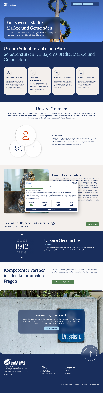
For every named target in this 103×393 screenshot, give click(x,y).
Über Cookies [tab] (69, 186)
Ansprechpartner (77, 4)
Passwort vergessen (70, 372)
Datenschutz (84, 384)
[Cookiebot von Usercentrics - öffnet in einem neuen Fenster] (72, 183)
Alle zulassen (68, 209)
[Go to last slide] (22, 234)
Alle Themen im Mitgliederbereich (63, 282)
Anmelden (67, 368)
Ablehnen (34, 209)
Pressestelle (68, 373)
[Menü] (97, 4)
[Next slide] (22, 257)
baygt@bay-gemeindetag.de (47, 373)
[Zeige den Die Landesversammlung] (18, 148)
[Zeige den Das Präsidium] (25, 135)
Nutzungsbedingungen (94, 384)
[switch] (44, 205)
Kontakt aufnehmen (51, 328)
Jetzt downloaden (92, 224)
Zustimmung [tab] (33, 186)
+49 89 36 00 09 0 (45, 372)
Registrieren (68, 370)
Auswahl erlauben (51, 209)
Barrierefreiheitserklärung (66, 384)
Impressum (76, 384)
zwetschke (54, 389)
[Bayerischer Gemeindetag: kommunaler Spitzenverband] (10, 4)
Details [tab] (51, 186)
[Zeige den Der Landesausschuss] (33, 148)
